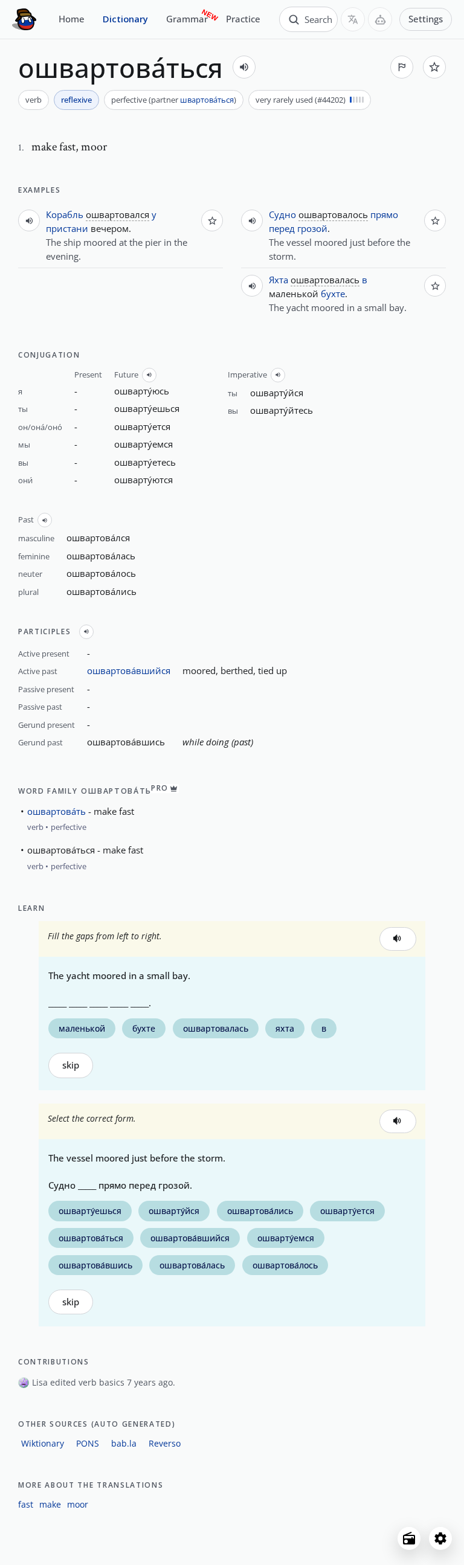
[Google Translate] (353, 19)
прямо (384, 214)
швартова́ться (207, 99)
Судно (282, 214)
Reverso (165, 1443)
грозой (312, 228)
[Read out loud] (244, 67)
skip (70, 1065)
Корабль (64, 214)
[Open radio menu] (409, 1538)
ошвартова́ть (56, 811)
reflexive (76, 99)
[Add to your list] (434, 67)
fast (25, 1504)
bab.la (124, 1443)
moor (77, 1504)
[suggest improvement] (401, 67)
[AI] (380, 19)
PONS (87, 1443)
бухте (333, 294)
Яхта (278, 280)
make (50, 1504)
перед (282, 228)
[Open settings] (440, 1538)
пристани (67, 228)
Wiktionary (42, 1443)
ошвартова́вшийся (128, 670)
